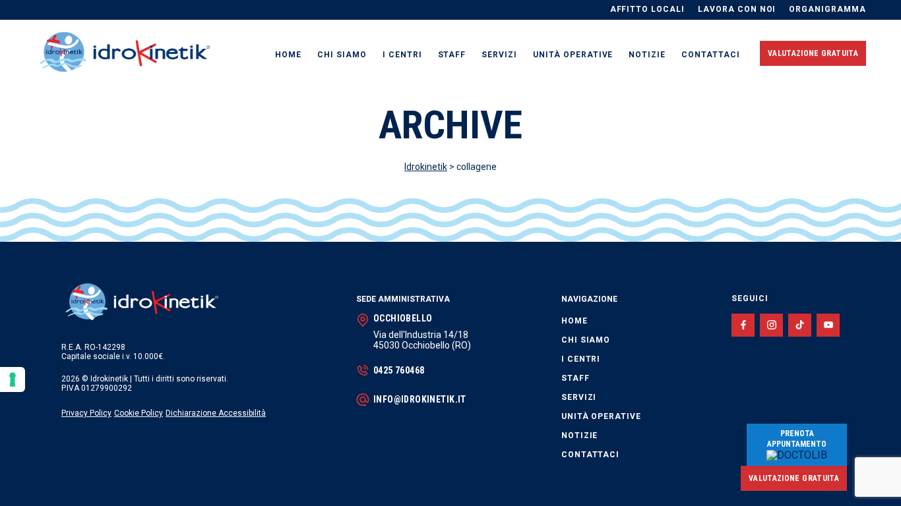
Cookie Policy (138, 413)
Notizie (647, 54)
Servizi (499, 54)
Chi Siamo (342, 54)
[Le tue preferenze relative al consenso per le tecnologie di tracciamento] (12, 379)
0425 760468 (399, 370)
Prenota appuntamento (796, 439)
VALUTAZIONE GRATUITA (813, 53)
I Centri (402, 54)
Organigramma (827, 9)
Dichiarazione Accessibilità (216, 413)
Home (288, 54)
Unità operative (573, 54)
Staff (452, 54)
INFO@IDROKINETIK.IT (419, 399)
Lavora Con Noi (737, 9)
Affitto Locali (647, 9)
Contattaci (710, 54)
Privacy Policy (86, 413)
